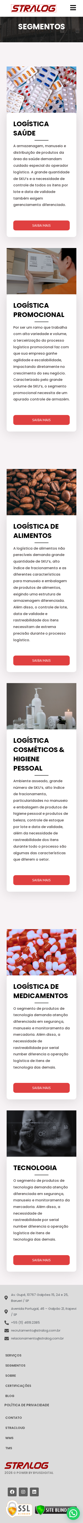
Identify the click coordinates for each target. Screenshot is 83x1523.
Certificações (18, 1386)
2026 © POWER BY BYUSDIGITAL (29, 1473)
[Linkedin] (34, 1492)
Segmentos (15, 1365)
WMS (9, 1438)
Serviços (13, 1355)
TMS (8, 1448)
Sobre (10, 1375)
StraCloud (15, 1428)
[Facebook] (12, 1492)
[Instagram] (23, 1492)
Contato (13, 1418)
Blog (9, 1396)
